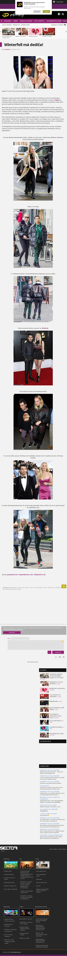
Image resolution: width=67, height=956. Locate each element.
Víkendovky (39, 879)
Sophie (56, 100)
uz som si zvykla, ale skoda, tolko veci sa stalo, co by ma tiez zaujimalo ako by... (52, 778)
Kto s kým (25, 587)
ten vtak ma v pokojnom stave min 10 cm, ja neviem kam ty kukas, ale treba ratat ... (51, 788)
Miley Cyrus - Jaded (24, 938)
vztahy (19, 589)
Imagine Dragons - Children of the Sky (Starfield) (24, 928)
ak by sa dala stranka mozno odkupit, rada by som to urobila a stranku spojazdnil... (52, 831)
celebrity (57, 587)
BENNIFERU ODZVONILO (57, 688)
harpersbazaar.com (26, 575)
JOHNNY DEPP (25, 25)
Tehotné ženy (51, 587)
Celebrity (13, 587)
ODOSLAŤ (58, 652)
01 (56, 657)
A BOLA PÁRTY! (44, 786)
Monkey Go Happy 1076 (10, 886)
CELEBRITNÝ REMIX (56, 727)
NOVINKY (7, 21)
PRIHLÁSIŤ (12, 632)
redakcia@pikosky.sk (16, 952)
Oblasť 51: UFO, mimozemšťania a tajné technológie (41, 934)
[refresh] (60, 657)
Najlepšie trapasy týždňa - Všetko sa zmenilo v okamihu (42, 890)
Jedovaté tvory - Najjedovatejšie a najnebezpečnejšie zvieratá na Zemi (40, 927)
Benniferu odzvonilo (33, 36)
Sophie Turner (42, 587)
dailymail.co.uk (39, 575)
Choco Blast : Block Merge (10, 889)
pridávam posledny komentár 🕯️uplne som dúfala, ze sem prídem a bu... (51, 772)
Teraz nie (37, 11)
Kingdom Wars (8, 871)
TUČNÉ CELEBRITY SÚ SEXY (48, 814)
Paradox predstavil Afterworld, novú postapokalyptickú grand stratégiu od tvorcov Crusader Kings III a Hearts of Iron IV (26, 874)
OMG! (16, 21)
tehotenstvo (13, 589)
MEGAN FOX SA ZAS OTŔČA (48, 805)
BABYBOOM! (53, 701)
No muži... (38, 886)
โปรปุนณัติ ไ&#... (44, 811)
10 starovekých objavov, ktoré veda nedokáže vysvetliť (42, 920)
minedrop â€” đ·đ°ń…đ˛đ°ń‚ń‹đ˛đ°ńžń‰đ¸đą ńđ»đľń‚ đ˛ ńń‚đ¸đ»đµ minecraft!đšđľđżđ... (51, 801)
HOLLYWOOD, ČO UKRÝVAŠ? (55, 695)
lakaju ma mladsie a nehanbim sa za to (50, 807)
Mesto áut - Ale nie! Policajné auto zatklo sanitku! (10, 941)
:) (49, 652)
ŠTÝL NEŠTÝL (39, 21)
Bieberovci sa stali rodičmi (21, 36)
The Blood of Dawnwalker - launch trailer (26, 891)
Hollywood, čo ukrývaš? (47, 36)
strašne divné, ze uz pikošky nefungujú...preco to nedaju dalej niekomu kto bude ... (52, 794)
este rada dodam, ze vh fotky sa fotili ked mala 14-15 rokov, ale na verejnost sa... (52, 820)
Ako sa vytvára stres (41, 871)
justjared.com (12, 575)
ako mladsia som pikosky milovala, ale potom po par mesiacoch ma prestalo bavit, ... (52, 826)
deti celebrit (6, 589)
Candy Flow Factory (9, 874)
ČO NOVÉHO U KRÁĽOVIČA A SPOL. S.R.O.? (56, 715)
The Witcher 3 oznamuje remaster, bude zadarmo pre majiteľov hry (26, 897)
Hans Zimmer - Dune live (26, 919)
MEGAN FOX (16, 25)
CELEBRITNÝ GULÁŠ (54, 21)
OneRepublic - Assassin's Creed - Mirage (26, 923)
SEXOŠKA (9, 25)
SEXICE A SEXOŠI (26, 21)
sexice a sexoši (33, 587)
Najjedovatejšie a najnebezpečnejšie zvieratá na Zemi (40, 941)
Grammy (44, 328)
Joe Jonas (19, 587)
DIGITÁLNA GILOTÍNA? (57, 733)
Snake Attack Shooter (9, 882)
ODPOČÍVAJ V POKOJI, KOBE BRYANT (51, 835)
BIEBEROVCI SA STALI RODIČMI (49, 770)
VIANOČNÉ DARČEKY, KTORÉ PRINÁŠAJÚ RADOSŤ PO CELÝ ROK (56, 675)
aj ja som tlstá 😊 (44, 815)
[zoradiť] (63, 657)
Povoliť (46, 11)
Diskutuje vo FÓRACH (57, 25)
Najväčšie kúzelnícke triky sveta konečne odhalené (42, 946)
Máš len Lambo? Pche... (42, 882)
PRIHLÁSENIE (60, 2)
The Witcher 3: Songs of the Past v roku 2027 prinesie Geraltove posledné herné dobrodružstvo (26, 885)
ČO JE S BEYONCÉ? (55, 721)
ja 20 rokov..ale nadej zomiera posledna (50, 783)
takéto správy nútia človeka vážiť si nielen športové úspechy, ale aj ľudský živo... (51, 837)
